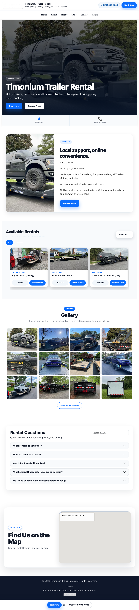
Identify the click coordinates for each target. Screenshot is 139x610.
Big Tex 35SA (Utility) (23, 275)
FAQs (74, 15)
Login (95, 15)
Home (44, 15)
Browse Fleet (34, 106)
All (9, 242)
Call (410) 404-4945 (79, 605)
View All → (124, 234)
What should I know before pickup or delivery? (38, 472)
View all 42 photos (69, 405)
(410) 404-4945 (110, 5)
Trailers (19, 242)
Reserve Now (37, 282)
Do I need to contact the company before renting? (39, 480)
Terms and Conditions (72, 590)
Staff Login (70, 595)
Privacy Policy (50, 590)
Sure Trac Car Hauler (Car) (106, 275)
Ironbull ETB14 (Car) (62, 275)
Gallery (70, 586)
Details (20, 282)
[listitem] (22, 339)
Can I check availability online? (29, 463)
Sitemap (92, 590)
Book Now (129, 5)
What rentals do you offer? (27, 445)
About (54, 15)
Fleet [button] (63, 15)
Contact (84, 15)
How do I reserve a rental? (27, 454)
